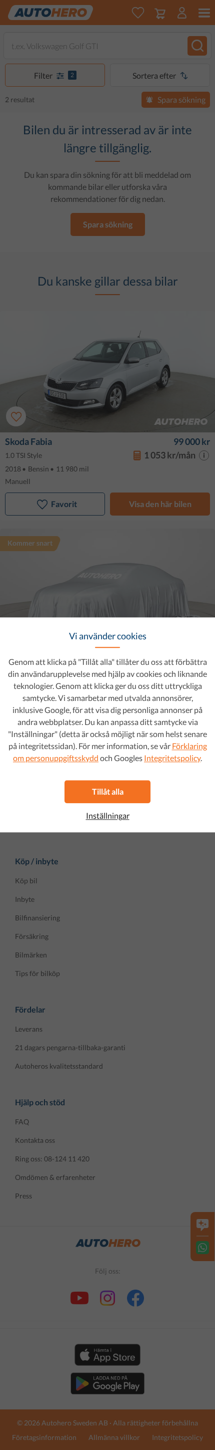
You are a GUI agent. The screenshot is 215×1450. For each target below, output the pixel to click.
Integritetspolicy (172, 758)
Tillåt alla (108, 791)
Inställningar (108, 815)
